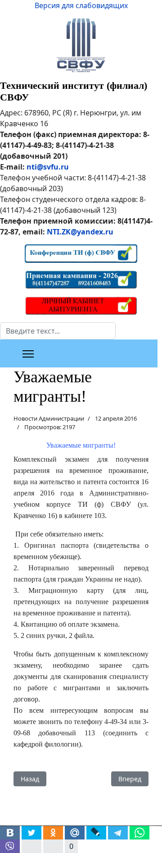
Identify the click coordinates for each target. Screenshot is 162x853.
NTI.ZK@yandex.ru (80, 232)
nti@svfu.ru (48, 167)
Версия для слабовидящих (81, 5)
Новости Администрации (49, 418)
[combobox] (58, 330)
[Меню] (28, 353)
